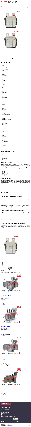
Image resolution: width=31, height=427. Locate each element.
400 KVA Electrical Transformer (6, 326)
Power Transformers (4, 56)
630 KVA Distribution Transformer (6, 357)
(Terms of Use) (13, 424)
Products (3, 55)
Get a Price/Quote (3, 304)
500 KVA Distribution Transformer (6, 295)
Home (2, 54)
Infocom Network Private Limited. (10, 425)
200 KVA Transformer (4, 389)
